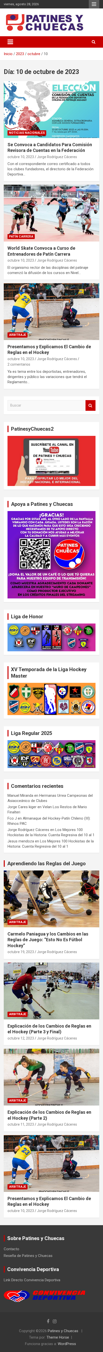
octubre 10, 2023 (21, 157)
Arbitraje (17, 335)
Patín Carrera (21, 236)
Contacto (11, 1249)
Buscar (91, 405)
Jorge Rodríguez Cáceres (57, 157)
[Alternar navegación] (10, 42)
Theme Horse (57, 1337)
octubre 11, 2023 (21, 1124)
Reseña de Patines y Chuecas (28, 1255)
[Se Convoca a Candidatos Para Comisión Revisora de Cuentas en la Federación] (52, 109)
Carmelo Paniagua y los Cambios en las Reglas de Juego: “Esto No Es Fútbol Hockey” (48, 939)
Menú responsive (94, 4)
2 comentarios (19, 364)
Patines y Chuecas (63, 1331)
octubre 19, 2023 (21, 952)
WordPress (67, 1344)
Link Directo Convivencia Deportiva (32, 1280)
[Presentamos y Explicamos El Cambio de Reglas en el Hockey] (52, 311)
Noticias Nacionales (27, 133)
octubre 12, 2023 (21, 1038)
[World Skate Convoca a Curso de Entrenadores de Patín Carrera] (52, 213)
